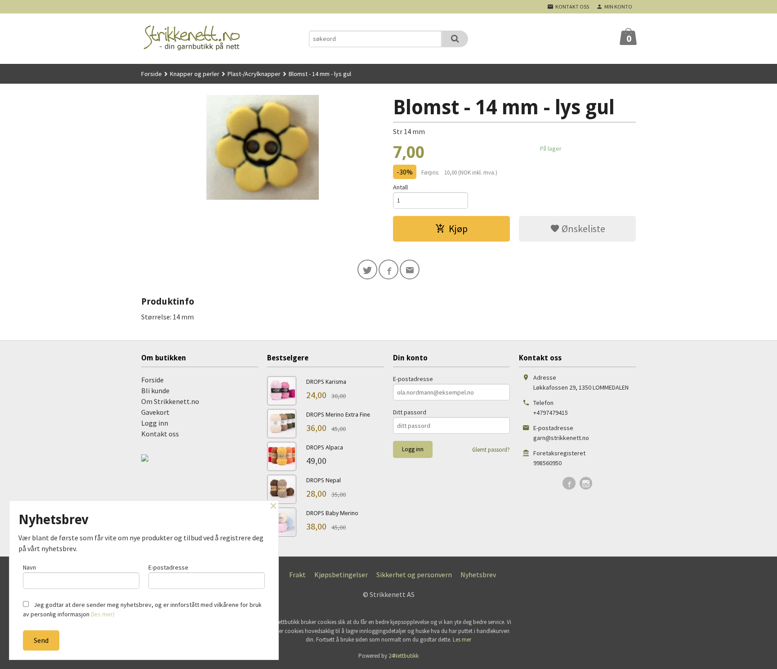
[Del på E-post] (410, 269)
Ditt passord (409, 412)
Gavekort (155, 412)
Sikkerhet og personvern (414, 574)
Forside (151, 74)
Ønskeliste (582, 228)
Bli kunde (155, 390)
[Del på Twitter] (367, 269)
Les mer (462, 639)
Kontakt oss (160, 433)
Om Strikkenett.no (170, 401)
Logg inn (154, 422)
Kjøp (458, 228)
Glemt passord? (491, 449)
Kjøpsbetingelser (341, 574)
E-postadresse (413, 379)
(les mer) (103, 614)
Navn (29, 567)
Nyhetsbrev (478, 574)
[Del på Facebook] (388, 269)
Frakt (297, 574)
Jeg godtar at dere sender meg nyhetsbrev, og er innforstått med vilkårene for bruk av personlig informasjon (142, 609)
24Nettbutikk (403, 656)
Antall (400, 187)
